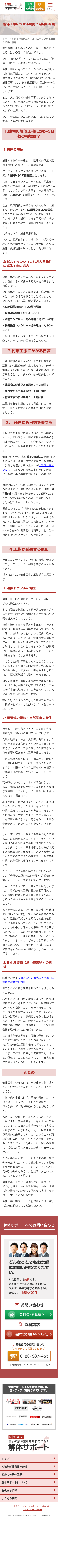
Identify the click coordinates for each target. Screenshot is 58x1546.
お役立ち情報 (9, 1490)
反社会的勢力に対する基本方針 (36, 1506)
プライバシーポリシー (32, 1510)
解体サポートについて (14, 1482)
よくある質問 (9, 1498)
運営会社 (17, 1506)
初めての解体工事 (21, 39)
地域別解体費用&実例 (14, 1466)
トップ (5, 39)
